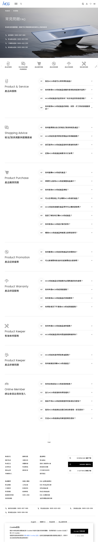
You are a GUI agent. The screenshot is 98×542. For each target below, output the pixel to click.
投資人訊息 (25, 495)
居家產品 (42, 474)
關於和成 (8, 460)
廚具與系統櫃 (44, 467)
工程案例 (8, 488)
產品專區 (42, 456)
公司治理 (25, 485)
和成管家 (8, 481)
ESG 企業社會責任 (45, 481)
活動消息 (25, 460)
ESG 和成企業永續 (45, 485)
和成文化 (8, 456)
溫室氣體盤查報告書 (46, 498)
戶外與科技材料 (45, 470)
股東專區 (25, 492)
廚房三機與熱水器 (45, 464)
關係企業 (8, 470)
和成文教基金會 (45, 492)
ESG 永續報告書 (45, 495)
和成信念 (8, 464)
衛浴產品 (42, 460)
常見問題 (8, 492)
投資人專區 (25, 481)
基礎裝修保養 (9, 495)
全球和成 (8, 467)
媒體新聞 (25, 464)
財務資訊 (25, 488)
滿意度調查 (8, 498)
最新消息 (25, 456)
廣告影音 (25, 470)
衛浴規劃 (8, 485)
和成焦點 (25, 467)
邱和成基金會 (44, 488)
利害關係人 (8, 474)
